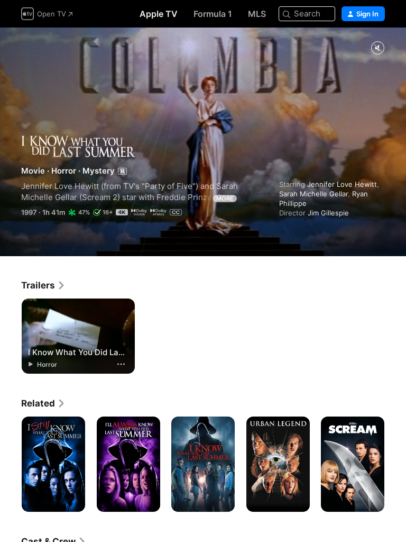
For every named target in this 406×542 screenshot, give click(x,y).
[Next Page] (395, 464)
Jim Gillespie (328, 213)
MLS (257, 13)
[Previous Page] (10, 464)
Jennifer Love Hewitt (342, 184)
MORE (225, 198)
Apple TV (159, 13)
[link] (43, 285)
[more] (121, 364)
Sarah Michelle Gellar (313, 193)
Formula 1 (212, 13)
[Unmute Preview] (377, 48)
